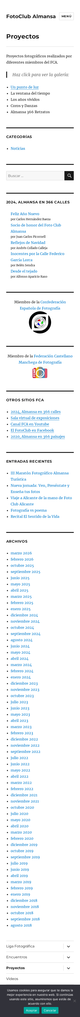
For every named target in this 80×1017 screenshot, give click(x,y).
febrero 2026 (22, 559)
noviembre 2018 (25, 906)
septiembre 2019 (25, 857)
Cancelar (50, 1010)
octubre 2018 (22, 913)
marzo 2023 (21, 727)
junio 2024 (20, 646)
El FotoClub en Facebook (32, 430)
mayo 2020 (20, 820)
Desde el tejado (24, 271)
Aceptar (31, 1010)
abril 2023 (19, 720)
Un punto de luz (25, 87)
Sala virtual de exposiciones (35, 418)
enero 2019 (20, 894)
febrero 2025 (22, 602)
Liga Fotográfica (20, 946)
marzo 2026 (21, 553)
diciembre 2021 (24, 795)
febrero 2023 (22, 733)
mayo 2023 (20, 714)
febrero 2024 (22, 671)
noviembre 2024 (25, 621)
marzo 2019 (21, 882)
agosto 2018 (21, 925)
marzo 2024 (21, 664)
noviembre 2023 (25, 689)
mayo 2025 (20, 584)
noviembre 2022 (25, 745)
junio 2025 (20, 578)
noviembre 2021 (25, 801)
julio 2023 (19, 702)
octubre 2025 (22, 565)
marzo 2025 (21, 596)
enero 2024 (21, 677)
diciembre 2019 (24, 844)
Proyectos (15, 968)
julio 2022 (19, 758)
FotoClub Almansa (31, 16)
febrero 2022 (22, 789)
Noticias (18, 148)
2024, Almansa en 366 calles (36, 411)
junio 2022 (20, 764)
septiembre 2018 (25, 919)
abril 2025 (19, 590)
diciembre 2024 (24, 615)
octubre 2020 (22, 807)
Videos (12, 979)
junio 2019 (20, 869)
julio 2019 (19, 863)
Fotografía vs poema (29, 510)
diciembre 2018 (24, 900)
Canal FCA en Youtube (30, 424)
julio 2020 (19, 813)
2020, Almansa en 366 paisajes (38, 436)
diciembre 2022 (24, 739)
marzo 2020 (21, 832)
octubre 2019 (22, 851)
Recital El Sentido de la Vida (35, 516)
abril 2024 (19, 658)
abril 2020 (19, 826)
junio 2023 (20, 708)
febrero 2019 (22, 888)
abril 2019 (19, 875)
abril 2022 (19, 776)
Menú (66, 16)
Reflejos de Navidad (28, 242)
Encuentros (16, 957)
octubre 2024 (22, 627)
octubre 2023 (22, 696)
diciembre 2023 (24, 683)
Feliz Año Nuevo (25, 214)
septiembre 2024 (25, 633)
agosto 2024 (21, 640)
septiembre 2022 (25, 751)
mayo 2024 (20, 652)
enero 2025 (21, 609)
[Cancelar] (74, 1001)
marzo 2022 (21, 782)
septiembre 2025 (25, 571)
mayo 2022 (20, 770)
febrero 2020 (22, 838)
